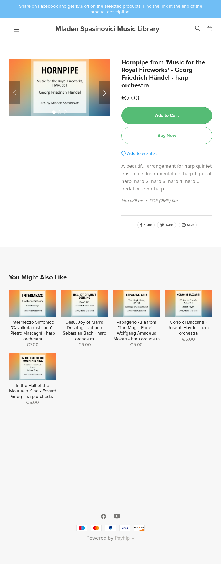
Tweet (169, 225)
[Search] (197, 28)
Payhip (122, 538)
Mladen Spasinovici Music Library (107, 29)
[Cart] (212, 28)
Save (190, 225)
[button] (14, 92)
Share (147, 225)
